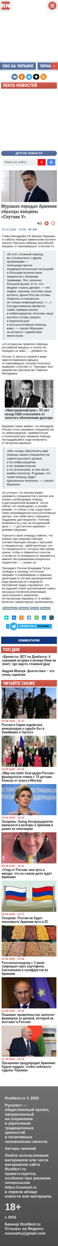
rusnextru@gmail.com (25, 1233)
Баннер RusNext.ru (23, 1224)
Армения (23, 608)
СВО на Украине (18, 66)
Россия (34, 608)
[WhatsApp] (37, 618)
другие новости (29, 153)
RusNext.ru (15, 1098)
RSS (10, 1217)
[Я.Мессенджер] (6, 618)
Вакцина (45, 608)
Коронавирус (10, 608)
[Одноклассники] (21, 618)
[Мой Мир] (44, 618)
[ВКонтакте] (14, 618)
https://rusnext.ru (21, 1187)
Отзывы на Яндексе (24, 1229)
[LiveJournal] (51, 618)
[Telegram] (29, 618)
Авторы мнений (20, 1148)
